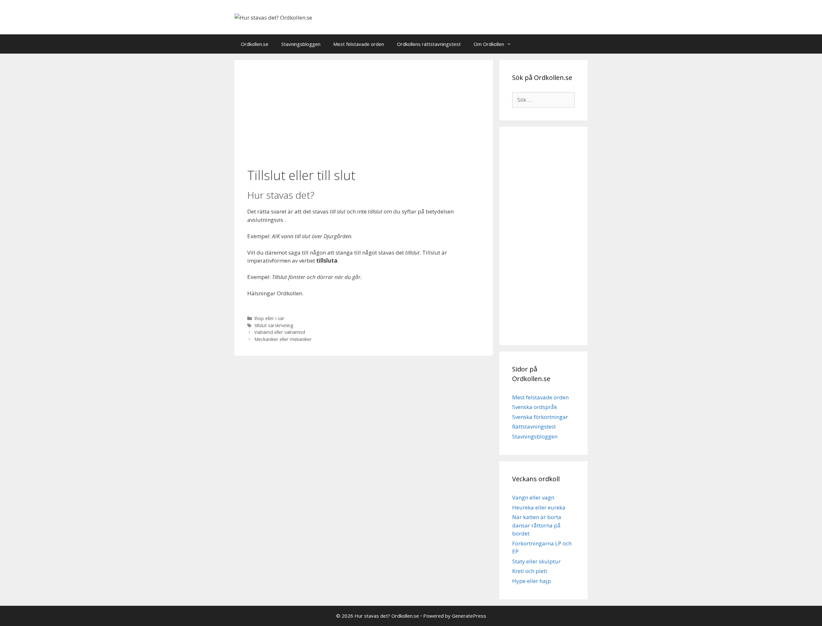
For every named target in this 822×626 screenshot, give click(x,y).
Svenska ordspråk (534, 407)
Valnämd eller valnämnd (279, 332)
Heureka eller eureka (538, 507)
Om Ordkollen (489, 44)
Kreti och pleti (529, 571)
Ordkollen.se (254, 44)
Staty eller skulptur (536, 561)
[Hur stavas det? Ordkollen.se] (273, 17)
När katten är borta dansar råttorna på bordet (536, 525)
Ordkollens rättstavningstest (429, 44)
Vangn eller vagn (533, 497)
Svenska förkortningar (540, 417)
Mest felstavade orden (358, 44)
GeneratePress (469, 616)
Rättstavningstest (534, 426)
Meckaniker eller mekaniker (283, 339)
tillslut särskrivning (273, 325)
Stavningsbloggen (300, 44)
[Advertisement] (363, 115)
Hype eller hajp (531, 581)
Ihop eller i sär (269, 318)
